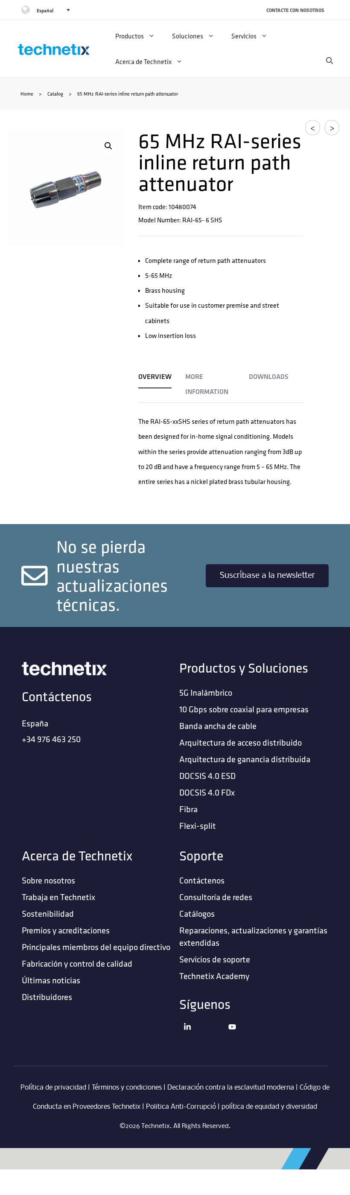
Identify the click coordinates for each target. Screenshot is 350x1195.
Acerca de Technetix (143, 61)
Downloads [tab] (269, 376)
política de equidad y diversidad (269, 1106)
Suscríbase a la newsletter (267, 575)
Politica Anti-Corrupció (181, 1106)
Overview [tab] (155, 376)
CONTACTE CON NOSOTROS (295, 10)
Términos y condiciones (127, 1087)
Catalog (55, 93)
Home (26, 93)
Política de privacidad (53, 1087)
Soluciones (187, 36)
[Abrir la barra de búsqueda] (329, 60)
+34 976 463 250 (51, 739)
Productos (129, 36)
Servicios (244, 36)
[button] (108, 146)
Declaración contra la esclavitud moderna (230, 1087)
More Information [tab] (206, 384)
